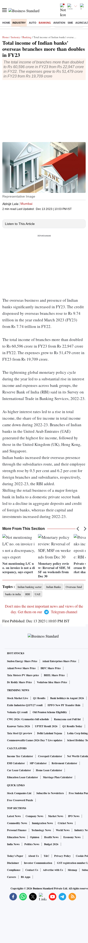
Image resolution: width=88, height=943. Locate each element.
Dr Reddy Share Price (19, 682)
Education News (16, 837)
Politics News (31, 844)
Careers (11, 877)
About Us (33, 856)
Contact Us (31, 870)
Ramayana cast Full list (67, 719)
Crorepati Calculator (50, 756)
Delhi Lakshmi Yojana (49, 733)
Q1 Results (39, 698)
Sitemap (72, 870)
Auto (32, 22)
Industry (19, 22)
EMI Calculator (16, 763)
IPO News (73, 816)
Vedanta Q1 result (17, 712)
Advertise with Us (53, 870)
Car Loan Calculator (19, 770)
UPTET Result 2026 (46, 726)
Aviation (59, 22)
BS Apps (25, 877)
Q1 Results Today (72, 726)
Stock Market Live (17, 698)
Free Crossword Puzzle (20, 800)
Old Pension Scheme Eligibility (50, 712)
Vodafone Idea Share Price (52, 682)
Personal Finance (17, 830)
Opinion (34, 837)
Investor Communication (38, 863)
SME (70, 22)
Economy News (71, 837)
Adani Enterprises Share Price (59, 661)
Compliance (13, 870)
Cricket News (65, 823)
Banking (45, 22)
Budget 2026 (51, 844)
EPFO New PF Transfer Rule (64, 705)
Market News (55, 816)
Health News (51, 837)
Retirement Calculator (64, 763)
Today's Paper (15, 856)
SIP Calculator (38, 763)
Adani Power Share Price (21, 668)
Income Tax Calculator (20, 756)
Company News (34, 816)
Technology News (41, 830)
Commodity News (17, 823)
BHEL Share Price (54, 675)
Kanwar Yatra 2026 (18, 726)
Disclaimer (13, 863)
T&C (46, 856)
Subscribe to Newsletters (50, 793)
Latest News (14, 816)
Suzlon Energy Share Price (22, 661)
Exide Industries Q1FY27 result (25, 705)
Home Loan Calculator (49, 770)
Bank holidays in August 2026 (67, 698)
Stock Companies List (19, 793)
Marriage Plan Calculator (58, 777)
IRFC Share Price (51, 668)
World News (62, 830)
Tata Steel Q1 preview (19, 733)
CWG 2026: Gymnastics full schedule (28, 719)
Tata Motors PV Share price (23, 675)
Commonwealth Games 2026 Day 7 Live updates (34, 740)
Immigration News (42, 823)
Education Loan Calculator (22, 777)
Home (6, 22)
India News (13, 844)
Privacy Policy (62, 856)
